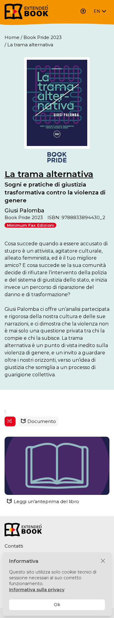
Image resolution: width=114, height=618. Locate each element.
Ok (57, 604)
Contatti (14, 546)
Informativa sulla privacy (36, 589)
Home (12, 37)
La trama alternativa (49, 174)
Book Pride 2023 (42, 37)
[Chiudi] (103, 561)
